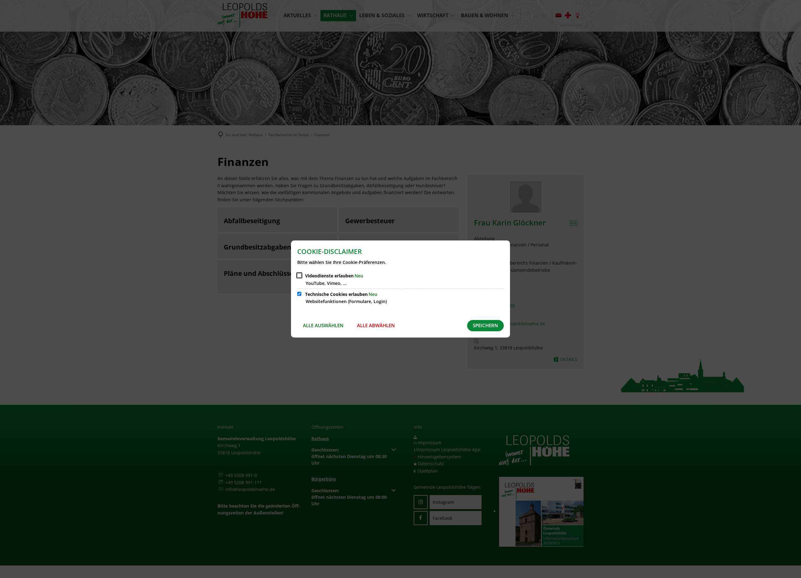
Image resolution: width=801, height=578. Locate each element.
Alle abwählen (376, 325)
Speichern (485, 325)
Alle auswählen (323, 325)
